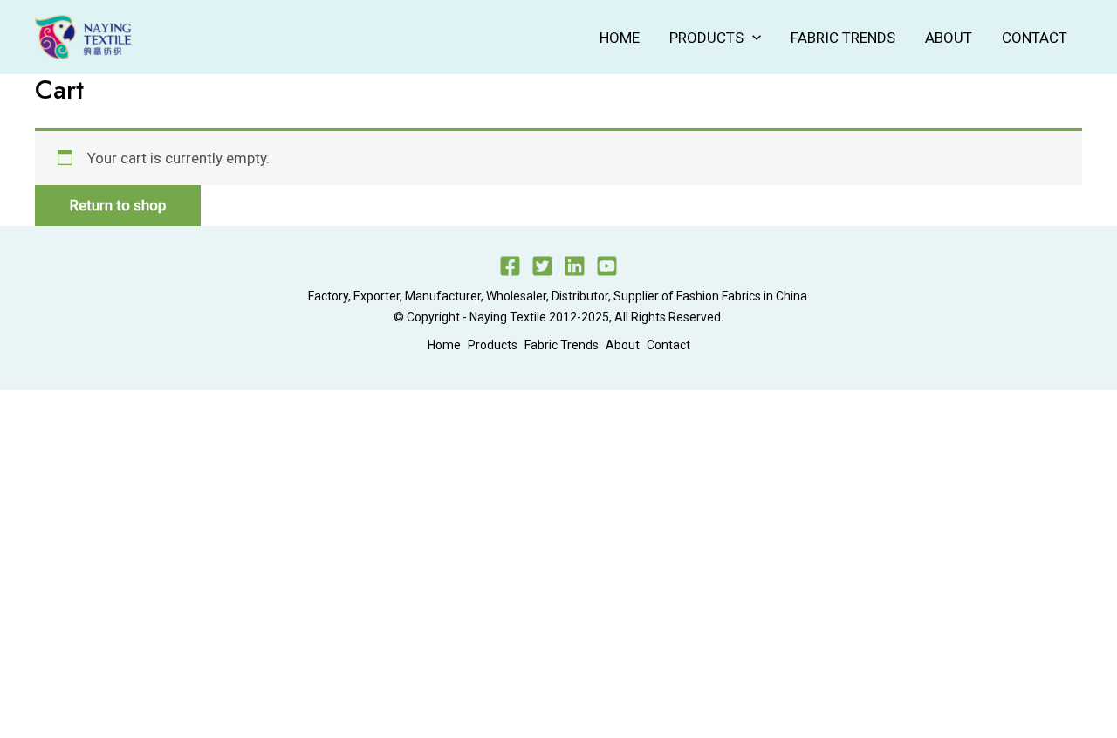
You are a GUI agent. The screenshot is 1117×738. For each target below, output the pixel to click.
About (948, 37)
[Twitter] (542, 266)
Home (620, 37)
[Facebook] (510, 266)
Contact (1034, 37)
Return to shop (118, 205)
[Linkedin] (575, 266)
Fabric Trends (843, 37)
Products (706, 37)
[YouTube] (607, 266)
